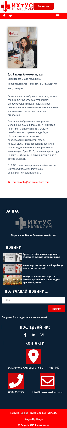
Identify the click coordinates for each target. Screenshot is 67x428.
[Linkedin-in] (34, 335)
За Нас (24, 412)
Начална (14, 412)
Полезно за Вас (38, 412)
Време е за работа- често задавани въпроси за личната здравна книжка (41, 255)
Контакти (52, 412)
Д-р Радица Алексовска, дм (25, 74)
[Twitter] (10, 16)
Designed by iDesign (34, 419)
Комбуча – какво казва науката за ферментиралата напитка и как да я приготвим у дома (41, 279)
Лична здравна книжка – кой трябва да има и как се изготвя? (43, 267)
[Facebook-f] (4, 16)
